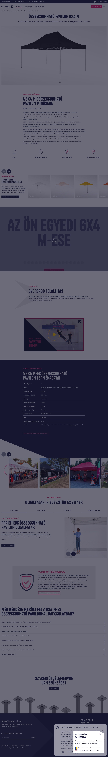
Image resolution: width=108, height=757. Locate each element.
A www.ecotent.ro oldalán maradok (89, 748)
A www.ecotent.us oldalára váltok (88, 750)
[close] (100, 734)
